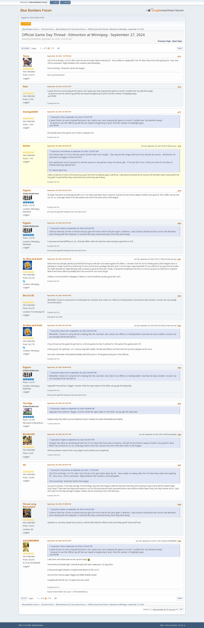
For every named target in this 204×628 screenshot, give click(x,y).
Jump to (146, 609)
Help (161, 625)
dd (24, 464)
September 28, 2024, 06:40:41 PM (59, 465)
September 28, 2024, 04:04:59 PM (59, 295)
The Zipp (27, 403)
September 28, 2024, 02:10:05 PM (59, 112)
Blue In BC (28, 295)
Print (180, 48)
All (58, 48)
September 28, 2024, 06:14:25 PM (59, 403)
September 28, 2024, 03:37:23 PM (59, 223)
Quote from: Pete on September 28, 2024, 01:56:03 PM (71, 117)
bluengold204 (30, 111)
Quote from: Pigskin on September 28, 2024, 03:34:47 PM (72, 440)
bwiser (26, 145)
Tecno (26, 56)
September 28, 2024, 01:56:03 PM (59, 86)
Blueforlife (29, 434)
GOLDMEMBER (31, 540)
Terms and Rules (171, 625)
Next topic (177, 41)
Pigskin (27, 190)
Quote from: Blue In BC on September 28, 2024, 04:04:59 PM (73, 331)
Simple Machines (37, 625)
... (43, 48)
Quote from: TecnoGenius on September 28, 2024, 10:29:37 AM (74, 151)
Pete (25, 86)
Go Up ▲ (182, 625)
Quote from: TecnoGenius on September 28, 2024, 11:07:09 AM (74, 470)
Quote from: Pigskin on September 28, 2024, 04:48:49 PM (72, 408)
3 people (50, 246)
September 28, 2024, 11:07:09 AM (59, 56)
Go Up (23, 598)
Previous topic (164, 41)
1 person (50, 424)
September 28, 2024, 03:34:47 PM (59, 190)
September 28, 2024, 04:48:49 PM (59, 367)
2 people (50, 103)
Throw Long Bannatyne (29, 505)
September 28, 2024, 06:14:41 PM (59, 434)
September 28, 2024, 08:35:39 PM (59, 541)
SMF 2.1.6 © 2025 (25, 625)
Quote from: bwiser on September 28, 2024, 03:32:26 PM (72, 228)
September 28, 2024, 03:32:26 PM (59, 146)
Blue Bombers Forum (36, 10)
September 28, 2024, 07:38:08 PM (59, 504)
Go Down (25, 48)
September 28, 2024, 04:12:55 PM (59, 325)
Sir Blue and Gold (32, 258)
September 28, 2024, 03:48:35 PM (59, 259)
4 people (50, 137)
